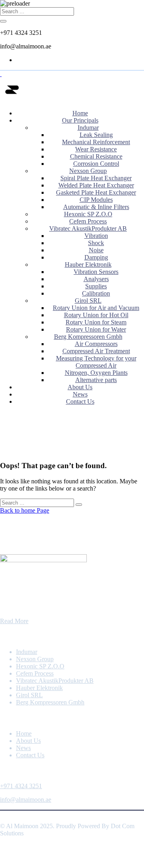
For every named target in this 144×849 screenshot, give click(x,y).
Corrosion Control (96, 163)
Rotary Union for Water (96, 329)
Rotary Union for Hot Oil (96, 315)
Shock (96, 242)
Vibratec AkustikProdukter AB (88, 228)
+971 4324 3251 (21, 786)
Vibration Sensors (96, 271)
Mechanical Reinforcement (96, 142)
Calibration (96, 293)
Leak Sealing (96, 134)
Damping (96, 257)
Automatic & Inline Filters (96, 206)
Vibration (96, 235)
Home (80, 113)
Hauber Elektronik (88, 264)
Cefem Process (88, 221)
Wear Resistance (96, 149)
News (80, 394)
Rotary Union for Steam (96, 322)
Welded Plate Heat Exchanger (96, 185)
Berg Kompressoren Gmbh (88, 336)
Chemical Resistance (96, 156)
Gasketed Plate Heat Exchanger (96, 192)
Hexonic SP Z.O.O (88, 214)
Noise (96, 250)
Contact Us (80, 401)
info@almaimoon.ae (25, 799)
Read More (14, 621)
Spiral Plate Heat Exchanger (96, 178)
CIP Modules (96, 199)
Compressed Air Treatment (96, 351)
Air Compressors (96, 343)
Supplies (96, 286)
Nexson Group (88, 170)
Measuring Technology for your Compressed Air (96, 362)
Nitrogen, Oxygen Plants (96, 372)
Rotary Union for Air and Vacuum (96, 307)
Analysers (96, 279)
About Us (80, 387)
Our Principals (80, 120)
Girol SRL (88, 300)
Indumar (88, 127)
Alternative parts (96, 379)
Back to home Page (24, 510)
